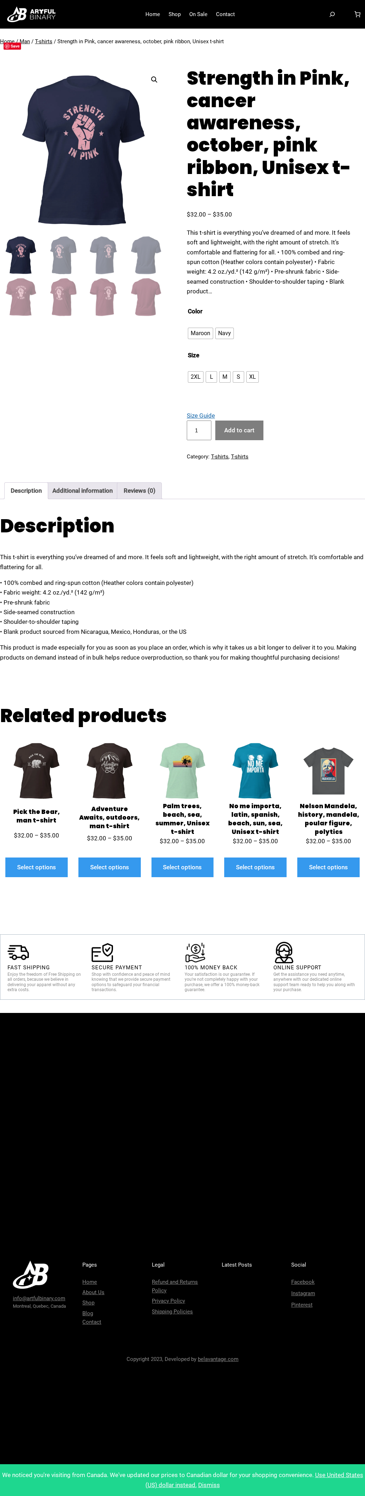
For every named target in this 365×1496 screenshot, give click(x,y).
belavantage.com (218, 1359)
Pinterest (302, 1305)
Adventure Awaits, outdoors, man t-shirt (109, 817)
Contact (91, 1322)
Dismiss (209, 1484)
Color (195, 311)
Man (25, 41)
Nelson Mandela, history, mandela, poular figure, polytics (328, 819)
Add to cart (239, 430)
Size (193, 355)
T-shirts (43, 41)
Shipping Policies (172, 1311)
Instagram (303, 1293)
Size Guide (201, 415)
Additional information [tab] (82, 490)
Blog (87, 1313)
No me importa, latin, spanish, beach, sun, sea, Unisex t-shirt (255, 819)
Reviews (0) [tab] (139, 490)
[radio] (200, 333)
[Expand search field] (332, 14)
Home (89, 1282)
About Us (93, 1292)
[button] (154, 79)
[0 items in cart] (357, 14)
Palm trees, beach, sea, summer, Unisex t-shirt (182, 819)
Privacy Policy (168, 1301)
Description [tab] (26, 490)
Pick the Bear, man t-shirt (36, 816)
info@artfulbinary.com (39, 1298)
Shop (88, 1302)
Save (15, 46)
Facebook (303, 1282)
